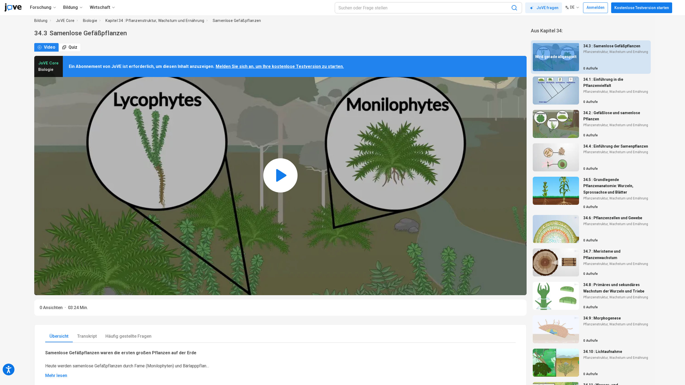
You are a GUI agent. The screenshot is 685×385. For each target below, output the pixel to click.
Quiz (72, 47)
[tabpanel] (280, 364)
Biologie (90, 20)
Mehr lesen (56, 375)
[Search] (514, 7)
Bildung (41, 20)
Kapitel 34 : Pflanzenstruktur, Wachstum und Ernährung (154, 20)
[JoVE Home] (13, 7)
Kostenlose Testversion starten (641, 8)
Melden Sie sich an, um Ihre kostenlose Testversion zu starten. (280, 66)
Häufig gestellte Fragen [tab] (128, 336)
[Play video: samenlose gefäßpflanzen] (280, 175)
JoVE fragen (547, 8)
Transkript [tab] (87, 336)
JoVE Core (65, 20)
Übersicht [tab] (59, 336)
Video (49, 47)
